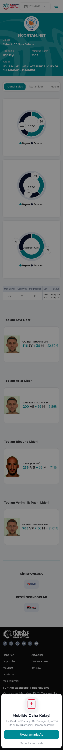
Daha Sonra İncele (31, 743)
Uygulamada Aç (31, 734)
